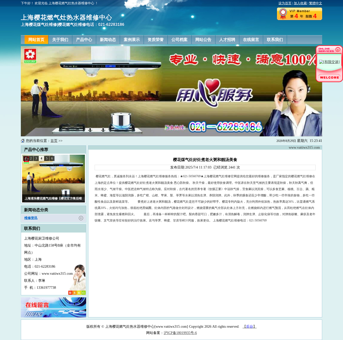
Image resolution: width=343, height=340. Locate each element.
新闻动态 (108, 39)
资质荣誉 (156, 39)
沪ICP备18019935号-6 (180, 333)
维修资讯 (30, 218)
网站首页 (36, 39)
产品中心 (84, 39)
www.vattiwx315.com (304, 147)
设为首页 (285, 3)
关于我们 (60, 39)
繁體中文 (315, 3)
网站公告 (203, 39)
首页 (54, 141)
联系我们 (275, 39)
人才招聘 (227, 39)
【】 (250, 326)
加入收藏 (300, 3)
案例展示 (132, 39)
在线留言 (251, 39)
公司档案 (180, 39)
